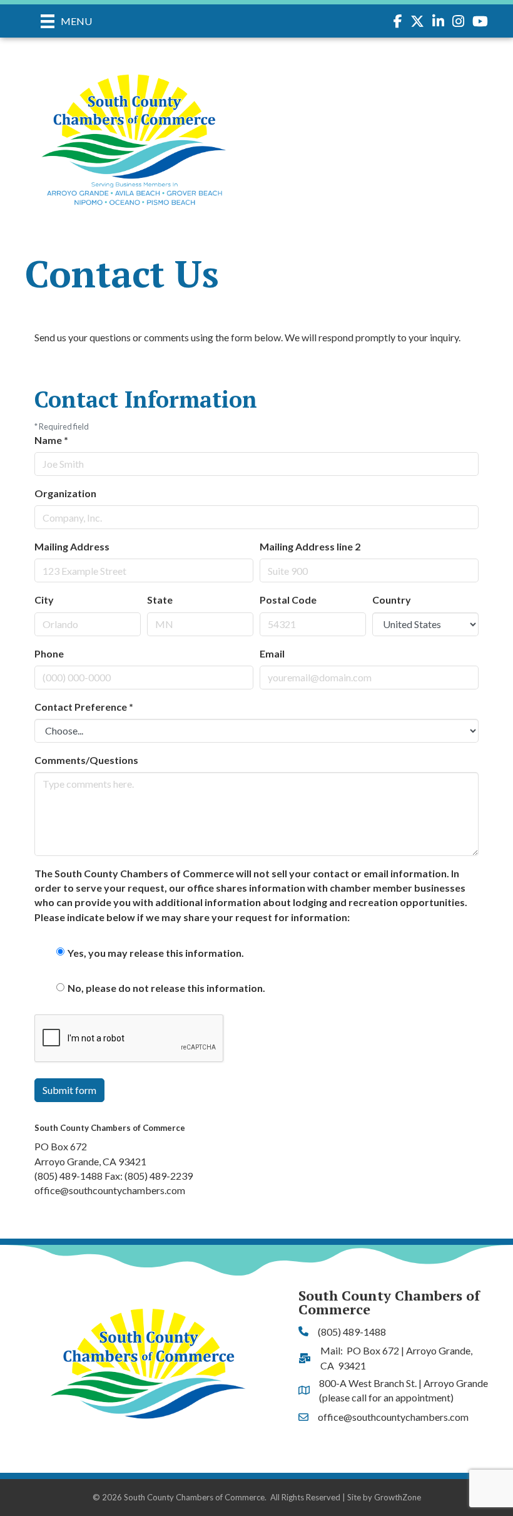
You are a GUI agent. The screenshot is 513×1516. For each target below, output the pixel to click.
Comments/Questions (86, 760)
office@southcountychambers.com (109, 1190)
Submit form (69, 1090)
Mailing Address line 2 (310, 546)
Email (272, 653)
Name (51, 440)
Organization (65, 493)
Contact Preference (83, 707)
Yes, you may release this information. (156, 953)
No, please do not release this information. (166, 988)
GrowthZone (397, 1497)
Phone (49, 653)
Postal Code (288, 600)
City (44, 600)
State (160, 600)
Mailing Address (71, 546)
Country (391, 600)
